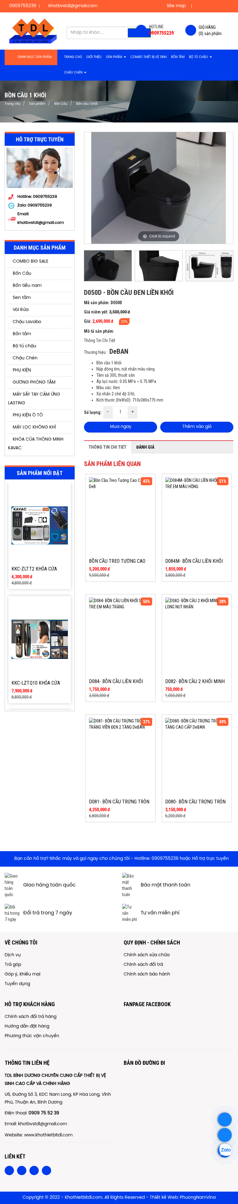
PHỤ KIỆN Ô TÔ (27, 415)
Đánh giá (145, 447)
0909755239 (40, 205)
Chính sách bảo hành (147, 974)
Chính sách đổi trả (143, 964)
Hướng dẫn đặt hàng (27, 1026)
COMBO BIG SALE (29, 261)
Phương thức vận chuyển (32, 1036)
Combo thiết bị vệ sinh (148, 57)
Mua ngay (120, 426)
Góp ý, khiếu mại (22, 974)
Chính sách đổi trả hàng (30, 1017)
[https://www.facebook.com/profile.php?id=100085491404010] (225, 1135)
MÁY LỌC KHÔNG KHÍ (33, 427)
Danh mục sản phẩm (35, 57)
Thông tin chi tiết (107, 447)
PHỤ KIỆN (21, 370)
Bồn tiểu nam (26, 285)
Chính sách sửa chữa (147, 955)
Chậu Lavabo (26, 322)
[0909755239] (225, 1119)
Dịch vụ (13, 955)
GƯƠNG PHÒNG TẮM (33, 382)
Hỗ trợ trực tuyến (210, 858)
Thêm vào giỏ (197, 426)
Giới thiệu (94, 57)
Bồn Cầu (21, 273)
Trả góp (13, 964)
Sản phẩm (114, 57)
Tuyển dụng (17, 984)
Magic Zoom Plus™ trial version (110, 138)
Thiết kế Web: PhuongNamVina (183, 1197)
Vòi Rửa (20, 310)
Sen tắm (21, 297)
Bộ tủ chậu (199, 57)
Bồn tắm (178, 57)
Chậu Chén (73, 72)
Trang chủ (73, 57)
